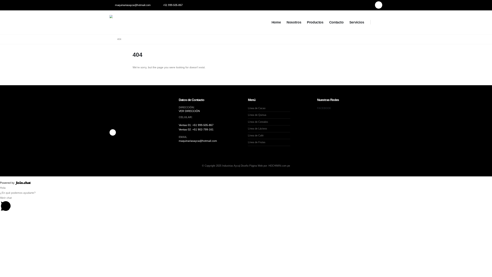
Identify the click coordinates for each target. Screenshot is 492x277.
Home (276, 22)
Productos (315, 22)
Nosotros (294, 22)
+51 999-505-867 (203, 125)
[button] (377, 22)
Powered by (7, 182)
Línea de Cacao (256, 108)
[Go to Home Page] (111, 39)
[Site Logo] (138, 22)
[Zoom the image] (142, 114)
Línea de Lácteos (257, 128)
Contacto (336, 22)
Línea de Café (255, 135)
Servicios (356, 22)
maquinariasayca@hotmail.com (198, 140)
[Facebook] (378, 5)
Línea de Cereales (258, 121)
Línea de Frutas (256, 142)
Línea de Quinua (257, 114)
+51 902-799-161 (203, 129)
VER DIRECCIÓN (189, 111)
